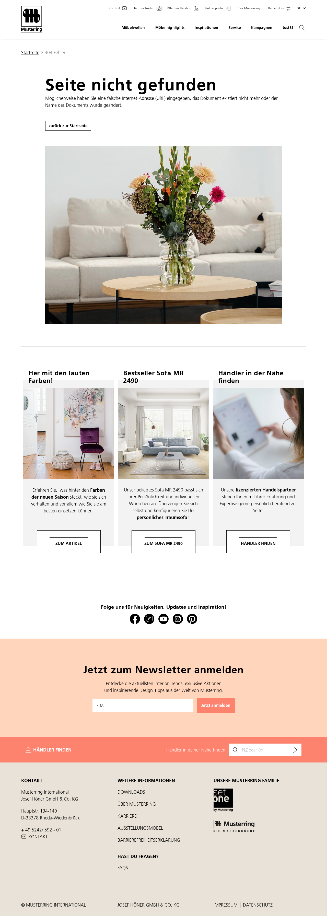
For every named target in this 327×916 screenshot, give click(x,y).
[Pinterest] (192, 619)
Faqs (123, 868)
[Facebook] (135, 619)
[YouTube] (163, 619)
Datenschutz (258, 905)
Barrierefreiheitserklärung (149, 840)
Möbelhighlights (170, 27)
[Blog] (149, 619)
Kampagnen (261, 27)
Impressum (226, 905)
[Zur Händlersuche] (295, 750)
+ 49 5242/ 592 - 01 (41, 830)
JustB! (288, 27)
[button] (279, 8)
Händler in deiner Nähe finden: (196, 750)
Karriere (127, 816)
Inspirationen (206, 27)
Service (235, 27)
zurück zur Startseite (68, 125)
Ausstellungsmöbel (140, 828)
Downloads (131, 792)
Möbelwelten (133, 27)
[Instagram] (178, 619)
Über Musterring (137, 804)
